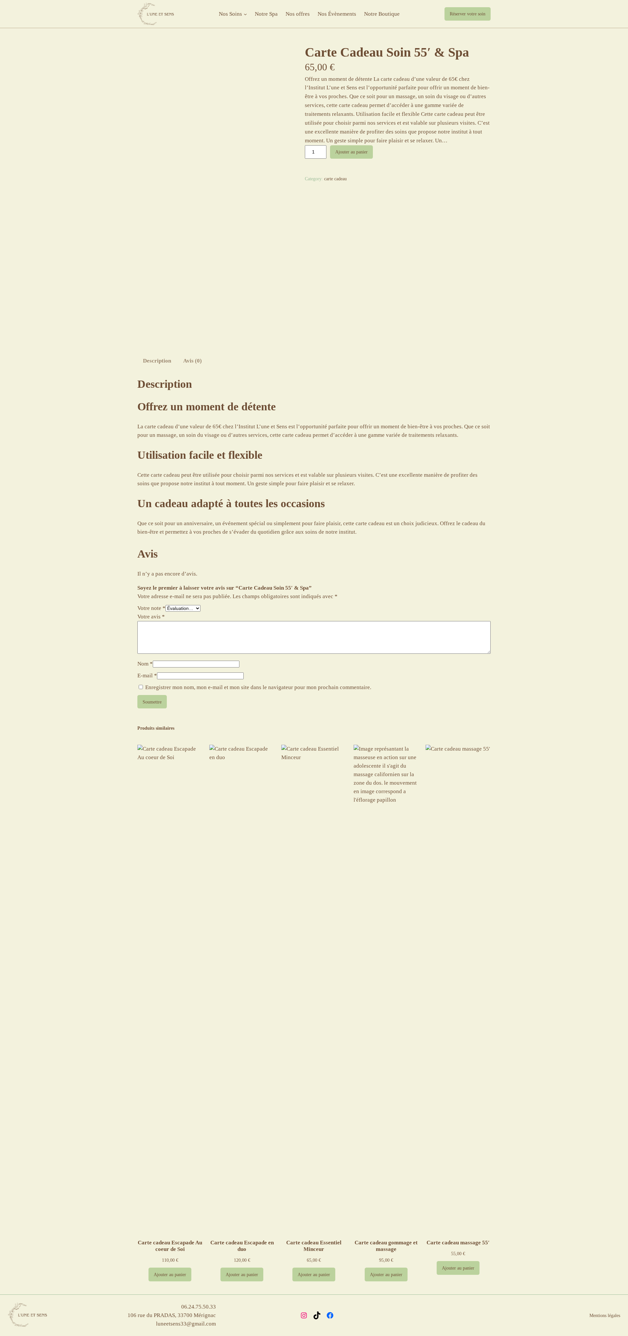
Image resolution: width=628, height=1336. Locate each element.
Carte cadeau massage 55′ (458, 1242)
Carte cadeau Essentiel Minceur (313, 1245)
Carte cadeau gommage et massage (386, 1245)
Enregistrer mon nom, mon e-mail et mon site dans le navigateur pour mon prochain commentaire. (258, 687)
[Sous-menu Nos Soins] (245, 14)
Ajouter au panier (351, 151)
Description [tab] (157, 361)
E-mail (147, 675)
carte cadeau (335, 178)
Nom (145, 664)
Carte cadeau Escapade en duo (242, 1245)
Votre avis (151, 617)
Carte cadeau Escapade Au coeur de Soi (170, 1245)
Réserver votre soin (467, 13)
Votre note (151, 608)
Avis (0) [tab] (192, 361)
